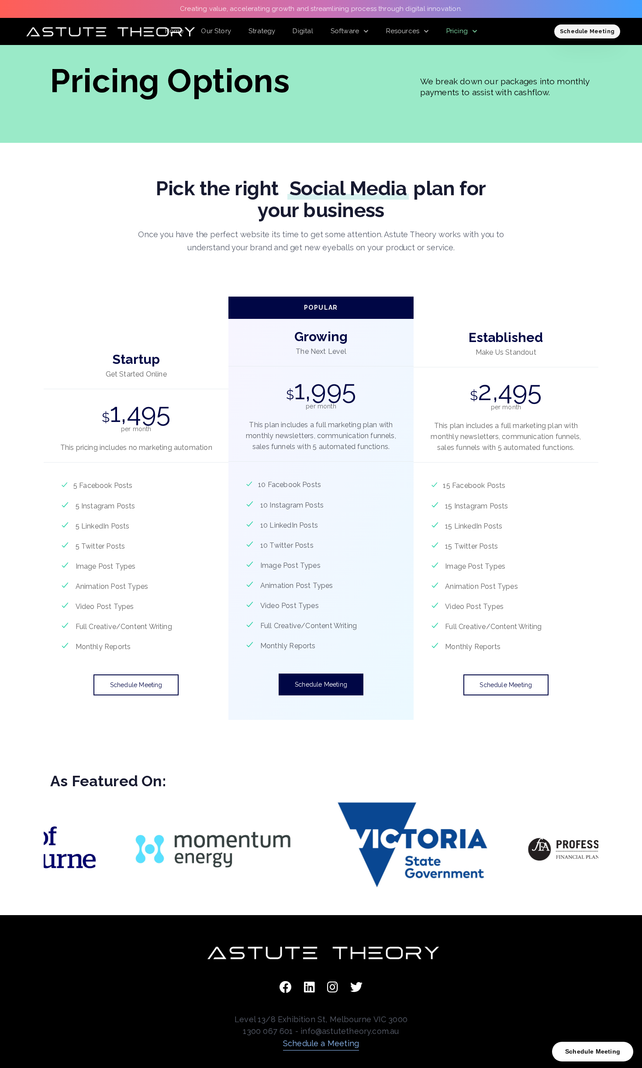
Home (174, 31)
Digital (303, 31)
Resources (403, 31)
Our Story (216, 31)
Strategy (262, 31)
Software (345, 31)
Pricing (457, 31)
